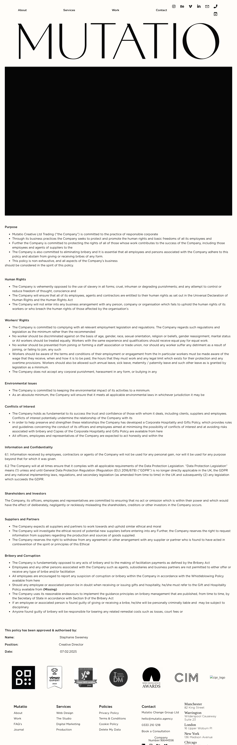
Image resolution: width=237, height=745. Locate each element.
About (22, 10)
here (159, 431)
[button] (160, 712)
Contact (161, 10)
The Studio (63, 718)
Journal (19, 729)
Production (64, 729)
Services (69, 10)
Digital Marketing (68, 724)
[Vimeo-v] (190, 6)
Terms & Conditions (112, 718)
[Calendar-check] (215, 14)
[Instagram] (174, 6)
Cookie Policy (108, 724)
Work (115, 10)
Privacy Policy (109, 713)
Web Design (64, 713)
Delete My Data (110, 729)
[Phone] (215, 6)
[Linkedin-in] (199, 6)
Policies (105, 706)
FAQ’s (18, 724)
